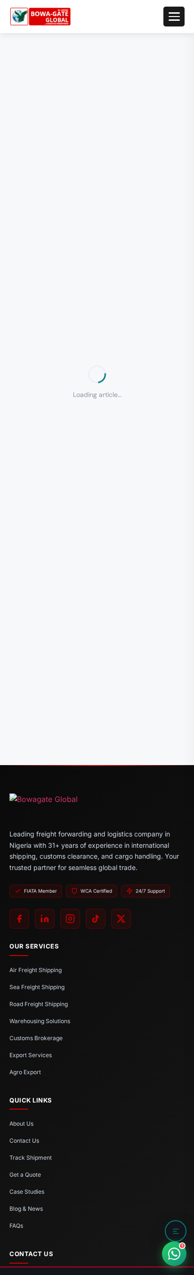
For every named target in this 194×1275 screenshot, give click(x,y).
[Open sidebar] (175, 1231)
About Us (21, 1123)
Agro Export (25, 1072)
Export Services (30, 1055)
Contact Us (24, 1140)
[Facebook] (19, 919)
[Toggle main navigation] (174, 16)
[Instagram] (70, 919)
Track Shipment (30, 1157)
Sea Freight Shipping (37, 987)
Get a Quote (25, 1174)
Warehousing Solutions (39, 1021)
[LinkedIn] (45, 919)
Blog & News (26, 1208)
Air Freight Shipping (35, 969)
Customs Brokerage (36, 1038)
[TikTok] (95, 919)
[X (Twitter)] (121, 919)
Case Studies (26, 1191)
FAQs (16, 1225)
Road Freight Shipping (38, 1004)
